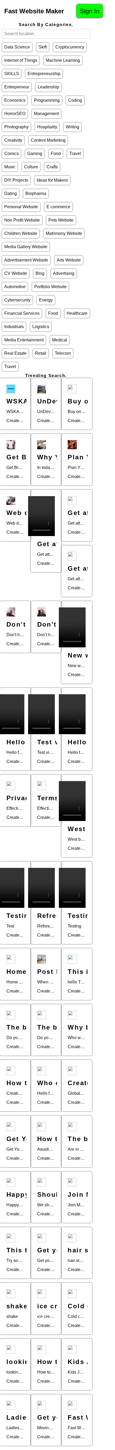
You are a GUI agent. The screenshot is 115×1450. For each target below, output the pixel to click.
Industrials (14, 326)
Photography (16, 127)
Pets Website (61, 220)
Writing (72, 127)
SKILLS (11, 73)
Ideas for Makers (52, 180)
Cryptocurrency (69, 47)
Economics (14, 100)
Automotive (15, 286)
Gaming (34, 153)
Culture (31, 167)
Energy (46, 300)
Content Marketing (48, 140)
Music (10, 167)
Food (56, 153)
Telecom (63, 353)
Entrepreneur (16, 87)
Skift (43, 47)
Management (46, 113)
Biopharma (35, 193)
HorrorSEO (14, 113)
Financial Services (22, 313)
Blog (40, 273)
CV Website (15, 273)
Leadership (48, 87)
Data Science (17, 47)
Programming (47, 100)
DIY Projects (16, 180)
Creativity (13, 140)
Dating (10, 193)
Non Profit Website (22, 220)
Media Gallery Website (25, 246)
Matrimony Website (64, 233)
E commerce (58, 207)
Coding (75, 100)
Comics (11, 153)
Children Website (20, 233)
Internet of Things (20, 60)
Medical (59, 340)
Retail (40, 353)
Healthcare (77, 313)
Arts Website (69, 260)
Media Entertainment (24, 340)
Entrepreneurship (44, 73)
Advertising (63, 273)
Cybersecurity (17, 300)
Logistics (40, 326)
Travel (75, 153)
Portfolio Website (50, 286)
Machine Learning (63, 60)
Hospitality (47, 127)
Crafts (52, 167)
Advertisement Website (26, 260)
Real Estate (15, 353)
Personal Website (21, 207)
